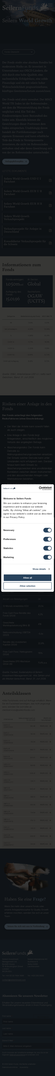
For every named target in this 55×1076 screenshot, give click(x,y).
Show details (39, 569)
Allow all (27, 577)
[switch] (47, 539)
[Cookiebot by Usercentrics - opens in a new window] (39, 488)
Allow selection (27, 586)
